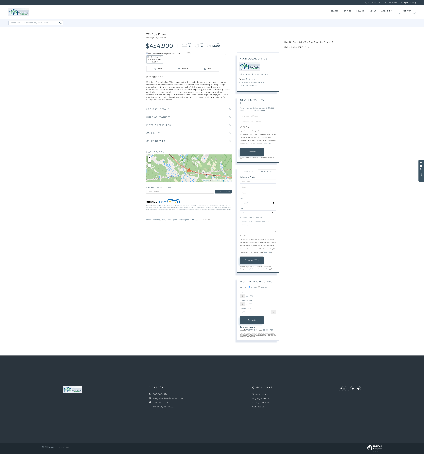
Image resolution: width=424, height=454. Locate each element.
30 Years (254, 287)
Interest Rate (245, 308)
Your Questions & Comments (251, 217)
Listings (156, 219)
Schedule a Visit (267, 171)
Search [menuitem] (335, 11)
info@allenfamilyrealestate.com (170, 398)
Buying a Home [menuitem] (260, 398)
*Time (242, 208)
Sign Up (413, 3)
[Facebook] (341, 388)
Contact (406, 11)
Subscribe (252, 152)
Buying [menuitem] (347, 11)
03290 (194, 219)
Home (148, 219)
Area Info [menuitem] (386, 11)
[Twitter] (346, 388)
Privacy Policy (267, 144)
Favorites (392, 3)
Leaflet (206, 180)
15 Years (263, 287)
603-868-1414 (374, 3)
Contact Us (244, 85)
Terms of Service (263, 269)
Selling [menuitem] (360, 11)
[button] (60, 22)
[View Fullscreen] (149, 165)
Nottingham (184, 219)
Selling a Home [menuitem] (260, 402)
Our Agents (253, 85)
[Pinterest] (358, 388)
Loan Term (244, 287)
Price (242, 292)
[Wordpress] (352, 388)
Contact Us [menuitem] (258, 406)
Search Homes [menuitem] (260, 394)
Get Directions (223, 192)
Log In (405, 3)
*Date (242, 198)
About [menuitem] (373, 11)
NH (163, 219)
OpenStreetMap (217, 180)
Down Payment (246, 300)
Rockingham (172, 219)
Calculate (252, 320)
